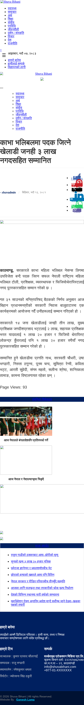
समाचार (12, 11)
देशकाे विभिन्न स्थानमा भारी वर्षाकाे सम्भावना (35, 594)
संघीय (11, 22)
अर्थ (10, 15)
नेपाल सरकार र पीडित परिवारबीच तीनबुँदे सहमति (38, 581)
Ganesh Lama (25, 699)
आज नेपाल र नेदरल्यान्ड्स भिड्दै (26, 479)
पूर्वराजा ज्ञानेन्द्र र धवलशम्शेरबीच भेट (31, 568)
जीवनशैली (13, 29)
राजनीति (12, 43)
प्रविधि (12, 25)
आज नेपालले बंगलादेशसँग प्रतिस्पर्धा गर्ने (26, 440)
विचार (11, 36)
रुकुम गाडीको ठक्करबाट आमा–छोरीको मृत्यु (34, 554)
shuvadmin (9, 192)
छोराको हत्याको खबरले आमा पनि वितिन (32, 574)
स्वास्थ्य (12, 8)
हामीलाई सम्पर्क (16, 63)
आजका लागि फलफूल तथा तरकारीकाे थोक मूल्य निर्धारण (42, 588)
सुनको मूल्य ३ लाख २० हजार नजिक (31, 561)
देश (9, 39)
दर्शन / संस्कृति (16, 32)
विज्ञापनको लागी (17, 67)
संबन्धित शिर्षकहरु (42, 399)
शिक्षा (10, 18)
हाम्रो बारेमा (14, 60)
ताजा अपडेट (42, 545)
